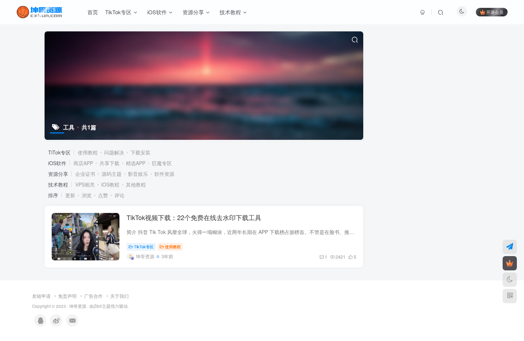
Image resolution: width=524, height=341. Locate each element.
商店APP (83, 163)
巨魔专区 (162, 163)
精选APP (135, 163)
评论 (119, 195)
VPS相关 (85, 184)
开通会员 (494, 12)
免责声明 (67, 295)
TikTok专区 (144, 246)
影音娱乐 (138, 173)
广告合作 (93, 295)
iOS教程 (110, 184)
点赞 (103, 195)
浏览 (87, 195)
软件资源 (164, 173)
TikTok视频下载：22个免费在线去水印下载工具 (194, 217)
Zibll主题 (102, 306)
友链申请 (41, 295)
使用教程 (88, 152)
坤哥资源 (77, 306)
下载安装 (140, 152)
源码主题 (112, 173)
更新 (70, 195)
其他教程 (136, 184)
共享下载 (109, 163)
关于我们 (119, 295)
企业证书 (85, 173)
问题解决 (114, 152)
